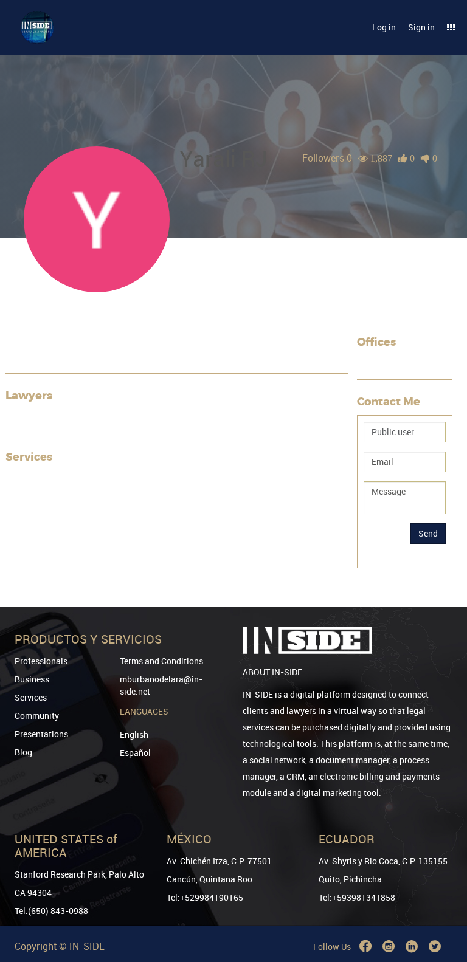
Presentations (41, 734)
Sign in (421, 27)
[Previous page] (441, 909)
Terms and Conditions (161, 661)
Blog (23, 752)
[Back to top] (441, 890)
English (134, 734)
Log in (384, 27)
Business (32, 679)
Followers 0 (327, 158)
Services (31, 697)
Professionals (41, 661)
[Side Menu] (451, 27)
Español (135, 752)
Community (37, 715)
